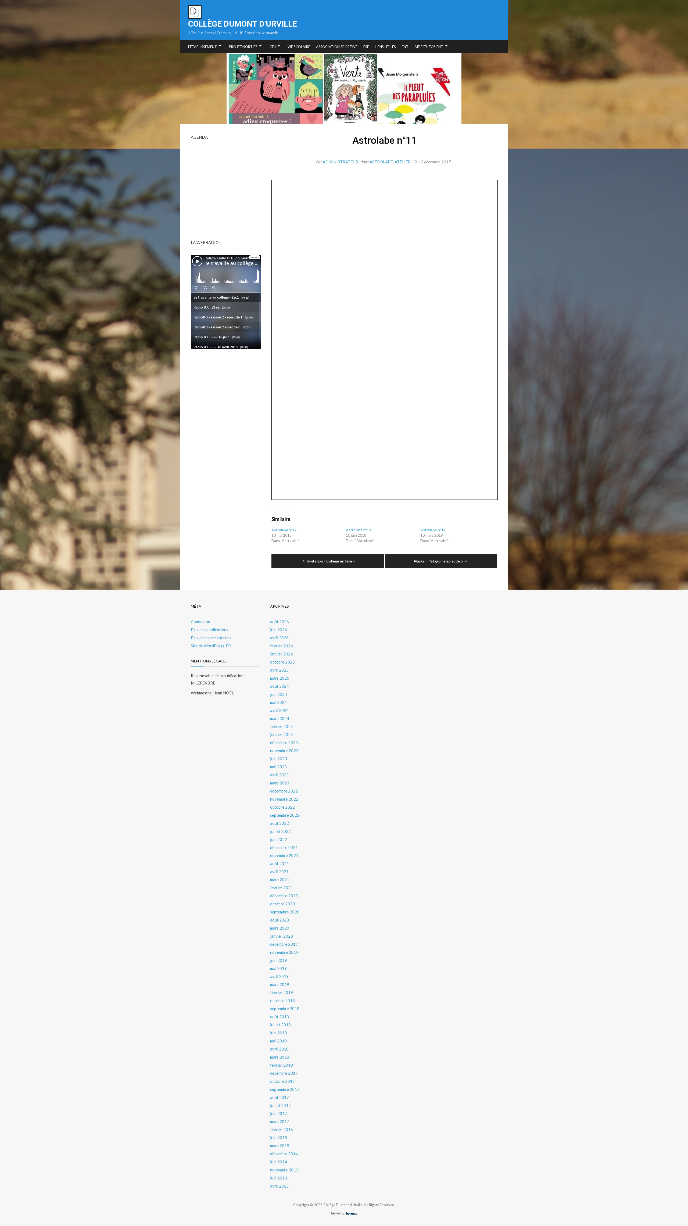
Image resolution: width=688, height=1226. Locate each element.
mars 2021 (279, 879)
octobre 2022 (282, 807)
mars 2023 (279, 782)
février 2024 (281, 726)
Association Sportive (336, 47)
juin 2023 (278, 758)
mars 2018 (279, 1057)
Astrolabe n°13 (358, 530)
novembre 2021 (284, 855)
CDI (273, 47)
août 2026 (279, 621)
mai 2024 (278, 702)
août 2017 (279, 1097)
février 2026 (281, 645)
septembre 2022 (284, 815)
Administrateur (340, 161)
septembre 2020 (284, 911)
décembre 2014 (284, 1153)
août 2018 (279, 1016)
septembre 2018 (284, 1008)
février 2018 (281, 1065)
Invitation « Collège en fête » (331, 561)
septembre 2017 (284, 1089)
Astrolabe (381, 161)
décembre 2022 (284, 790)
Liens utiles (385, 47)
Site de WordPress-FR (211, 645)
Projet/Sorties (243, 47)
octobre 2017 (282, 1081)
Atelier (403, 161)
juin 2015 (278, 1137)
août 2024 (279, 686)
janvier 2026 (281, 653)
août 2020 (279, 919)
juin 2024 (278, 694)
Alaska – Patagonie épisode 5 (438, 561)
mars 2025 (279, 678)
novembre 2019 (284, 952)
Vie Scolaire (299, 47)
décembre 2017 (284, 1073)
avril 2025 (279, 670)
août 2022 (279, 823)
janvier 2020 (281, 936)
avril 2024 (279, 710)
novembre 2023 (284, 750)
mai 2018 (278, 1040)
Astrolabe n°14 (433, 530)
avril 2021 (279, 871)
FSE (366, 47)
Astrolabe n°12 (284, 530)
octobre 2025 (282, 661)
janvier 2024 (281, 734)
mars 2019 (279, 984)
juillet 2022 (280, 831)
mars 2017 (279, 1121)
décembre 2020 (284, 895)
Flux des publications (209, 629)
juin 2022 (278, 839)
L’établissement (202, 47)
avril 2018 (279, 1048)
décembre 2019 (284, 944)
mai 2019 (278, 968)
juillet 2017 (280, 1105)
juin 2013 (278, 1177)
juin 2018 (278, 1032)
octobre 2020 (282, 903)
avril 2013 (279, 1186)
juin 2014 (278, 1161)
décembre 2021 (284, 847)
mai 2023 (278, 766)
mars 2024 (279, 718)
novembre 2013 (284, 1169)
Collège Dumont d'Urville (242, 23)
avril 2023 (279, 774)
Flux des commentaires (211, 637)
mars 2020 (279, 928)
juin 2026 (278, 629)
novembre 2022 (284, 799)
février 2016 (281, 1129)
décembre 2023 (284, 742)
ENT (405, 47)
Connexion (200, 621)
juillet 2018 (280, 1024)
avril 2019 (279, 976)
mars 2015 (279, 1145)
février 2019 (281, 992)
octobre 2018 (282, 1000)
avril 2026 (279, 637)
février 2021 (281, 887)
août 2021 (279, 863)
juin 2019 (278, 960)
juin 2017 (278, 1113)
